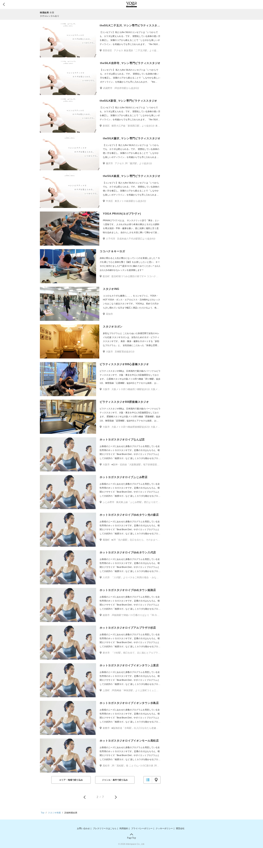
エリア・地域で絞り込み (71, 780)
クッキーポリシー (164, 828)
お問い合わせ (83, 828)
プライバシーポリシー (142, 828)
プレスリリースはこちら (104, 828)
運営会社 (180, 828)
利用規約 (124, 828)
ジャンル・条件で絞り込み (115, 780)
